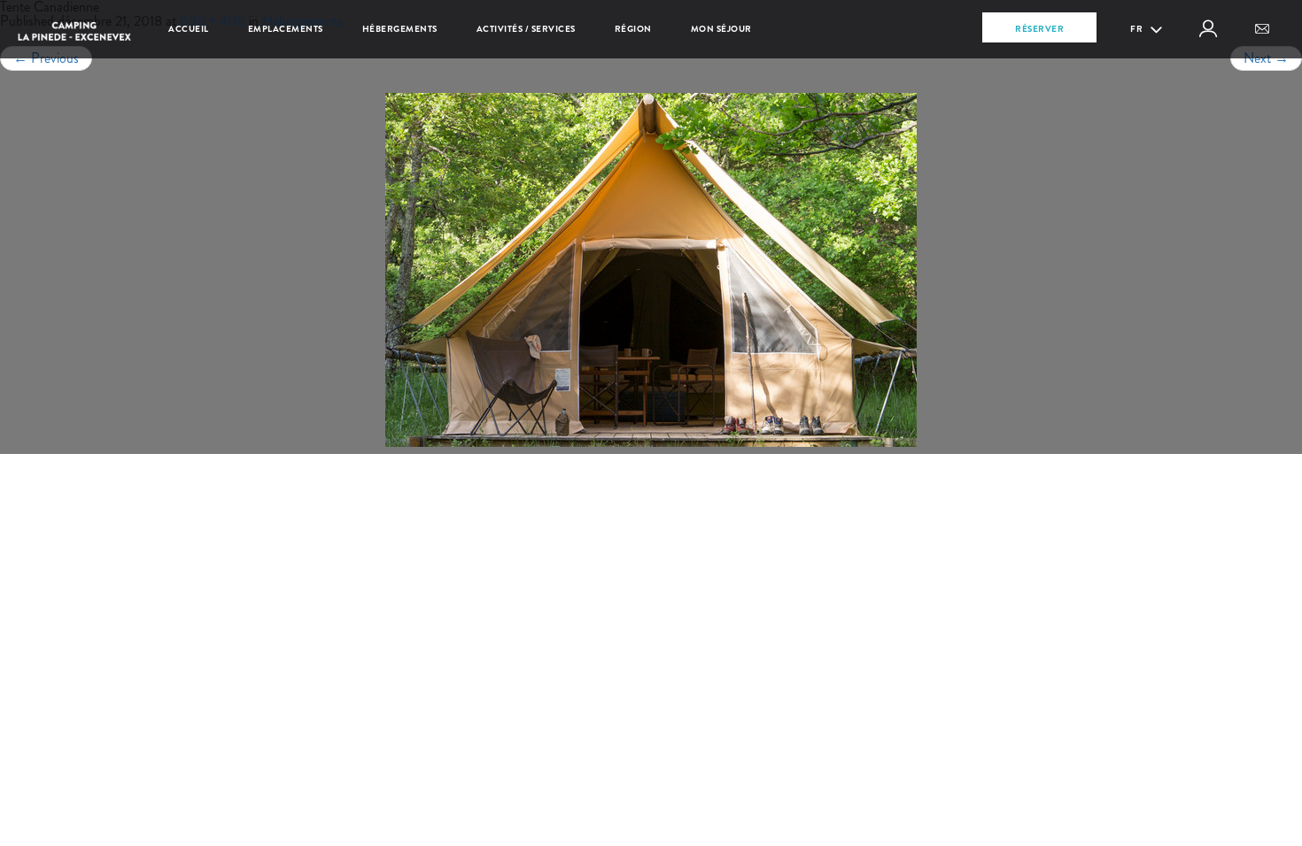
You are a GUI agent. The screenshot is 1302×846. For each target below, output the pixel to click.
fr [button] (1137, 28)
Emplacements (285, 28)
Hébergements (400, 28)
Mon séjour (721, 28)
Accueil (188, 28)
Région (633, 28)
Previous (46, 58)
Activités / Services (526, 28)
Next (1266, 58)
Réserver (1039, 28)
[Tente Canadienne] (651, 270)
